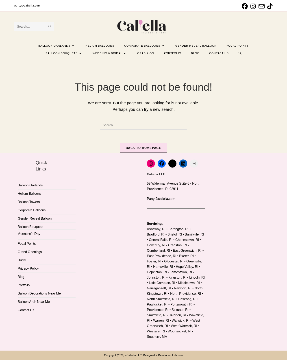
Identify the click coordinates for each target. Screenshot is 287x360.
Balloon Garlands (30, 185)
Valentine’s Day (29, 234)
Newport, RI (182, 288)
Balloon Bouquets (30, 227)
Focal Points (27, 243)
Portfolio (24, 285)
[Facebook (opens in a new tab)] (244, 6)
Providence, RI (158, 310)
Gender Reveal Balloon (35, 218)
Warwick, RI (180, 320)
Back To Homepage (143, 148)
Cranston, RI (177, 245)
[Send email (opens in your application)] (261, 6)
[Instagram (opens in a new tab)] (253, 6)
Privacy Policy (28, 268)
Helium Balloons (29, 193)
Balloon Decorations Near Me (39, 293)
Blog (21, 277)
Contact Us (26, 310)
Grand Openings (30, 252)
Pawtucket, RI (157, 304)
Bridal (22, 260)
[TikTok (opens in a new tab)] (269, 6)
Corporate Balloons (32, 210)
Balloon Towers (29, 202)
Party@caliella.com (161, 199)
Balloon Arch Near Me (34, 301)
